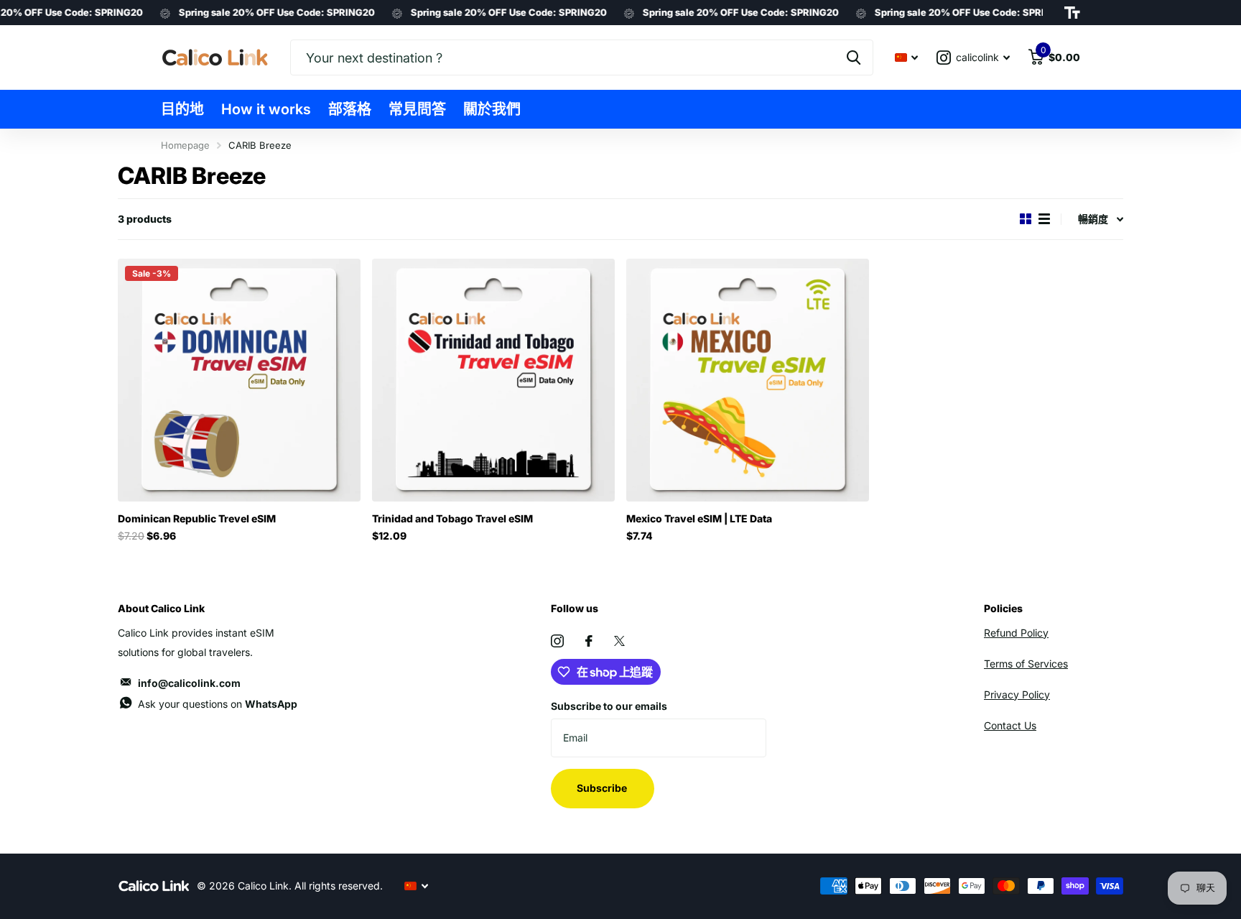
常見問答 (417, 109)
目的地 (182, 109)
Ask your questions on (217, 704)
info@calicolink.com (189, 683)
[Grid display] (1025, 218)
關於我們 (492, 109)
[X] (619, 641)
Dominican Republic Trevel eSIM (197, 518)
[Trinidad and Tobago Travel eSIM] (493, 380)
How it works (266, 109)
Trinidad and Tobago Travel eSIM (452, 518)
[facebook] (588, 641)
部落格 (349, 109)
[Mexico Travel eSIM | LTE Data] (747, 380)
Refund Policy (1016, 633)
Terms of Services (1026, 663)
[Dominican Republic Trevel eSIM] (239, 380)
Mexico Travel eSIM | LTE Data (699, 518)
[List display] (1044, 218)
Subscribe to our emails (609, 706)
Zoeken (853, 57)
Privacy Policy (1017, 694)
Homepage (185, 145)
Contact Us (1010, 725)
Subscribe (603, 788)
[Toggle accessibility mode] (1072, 13)
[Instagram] (557, 640)
